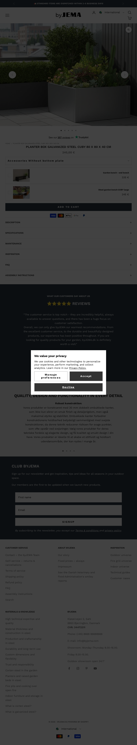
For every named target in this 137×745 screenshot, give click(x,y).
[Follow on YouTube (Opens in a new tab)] (95, 668)
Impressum (65, 566)
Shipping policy (14, 576)
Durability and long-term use (23, 648)
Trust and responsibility (19, 664)
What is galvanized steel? (20, 711)
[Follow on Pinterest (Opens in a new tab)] (86, 668)
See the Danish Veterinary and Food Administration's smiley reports (76, 576)
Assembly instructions (18, 593)
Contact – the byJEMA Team (22, 555)
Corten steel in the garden (21, 670)
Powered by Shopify (78, 722)
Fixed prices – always (71, 560)
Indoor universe (119, 566)
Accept (86, 376)
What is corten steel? (18, 705)
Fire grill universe (121, 560)
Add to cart (68, 206)
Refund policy (13, 582)
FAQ (7, 588)
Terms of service (15, 570)
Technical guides (120, 572)
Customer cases (120, 578)
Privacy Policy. (77, 367)
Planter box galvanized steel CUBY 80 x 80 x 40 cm (36, 143)
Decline (68, 387)
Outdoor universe (120, 555)
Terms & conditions (87, 530)
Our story (63, 555)
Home (7, 143)
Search (9, 599)
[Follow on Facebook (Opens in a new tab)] (69, 668)
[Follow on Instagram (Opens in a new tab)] (78, 668)
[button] (111, 12)
